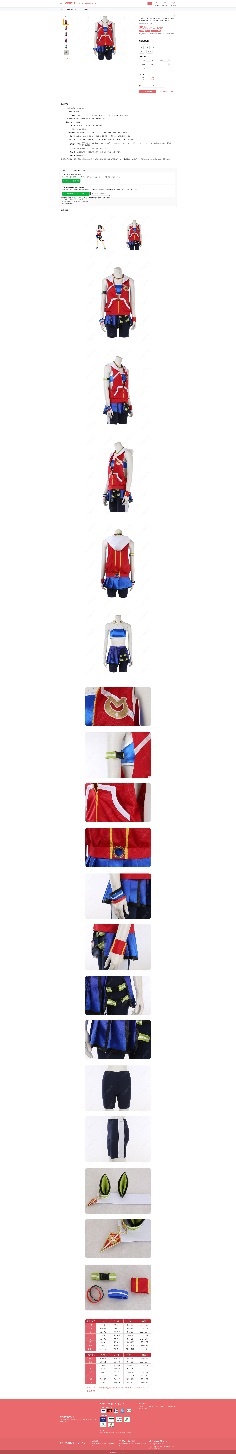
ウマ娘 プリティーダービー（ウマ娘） (78, 9)
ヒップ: (143, 69)
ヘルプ (124, 1452)
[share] (174, 16)
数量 (140, 86)
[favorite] (170, 16)
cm (152, 60)
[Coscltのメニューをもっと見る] (61, 3)
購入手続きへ (148, 91)
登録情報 (64, 104)
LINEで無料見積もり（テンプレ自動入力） (75, 193)
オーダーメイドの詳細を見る (100, 194)
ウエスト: (160, 64)
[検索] (150, 3)
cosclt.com (117, 1452)
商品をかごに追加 (167, 91)
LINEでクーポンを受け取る (71, 181)
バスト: (143, 64)
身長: (144, 60)
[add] (162, 86)
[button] (157, 3)
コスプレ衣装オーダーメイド (88, 4)
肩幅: (161, 60)
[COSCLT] (70, 3)
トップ (63, 9)
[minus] (145, 86)
